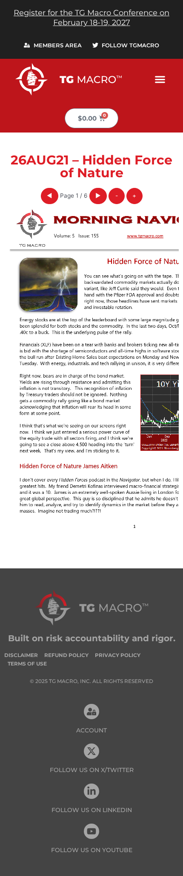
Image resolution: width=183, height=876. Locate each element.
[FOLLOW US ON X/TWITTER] (91, 751)
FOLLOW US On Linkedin (91, 810)
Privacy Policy (117, 655)
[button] (160, 79)
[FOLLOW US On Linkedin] (91, 791)
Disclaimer (21, 655)
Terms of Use (27, 663)
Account (91, 730)
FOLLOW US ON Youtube (91, 850)
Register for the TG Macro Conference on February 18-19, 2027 (91, 17)
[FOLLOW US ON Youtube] (91, 831)
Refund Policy (66, 655)
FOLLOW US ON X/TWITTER (92, 770)
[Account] (91, 711)
